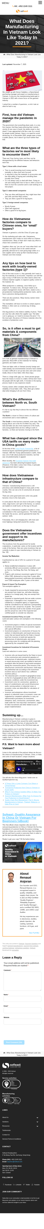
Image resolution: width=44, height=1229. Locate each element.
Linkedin (18, 1185)
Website (6, 1017)
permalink (15, 950)
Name (6, 994)
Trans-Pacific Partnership (24, 449)
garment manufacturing (15, 946)
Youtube (37, 1185)
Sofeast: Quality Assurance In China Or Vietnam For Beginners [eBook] (21, 818)
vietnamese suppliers (22, 948)
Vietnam (21, 944)
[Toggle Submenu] (37, 1117)
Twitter (27, 1185)
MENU (5, 3)
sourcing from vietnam (31, 946)
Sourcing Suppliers (31, 944)
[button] (40, 2)
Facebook (8, 1185)
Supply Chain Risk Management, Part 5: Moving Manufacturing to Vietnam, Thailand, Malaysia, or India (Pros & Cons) (22, 802)
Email (6, 1006)
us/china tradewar (8, 948)
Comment (7, 970)
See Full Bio (34, 933)
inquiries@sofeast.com (14, 1162)
